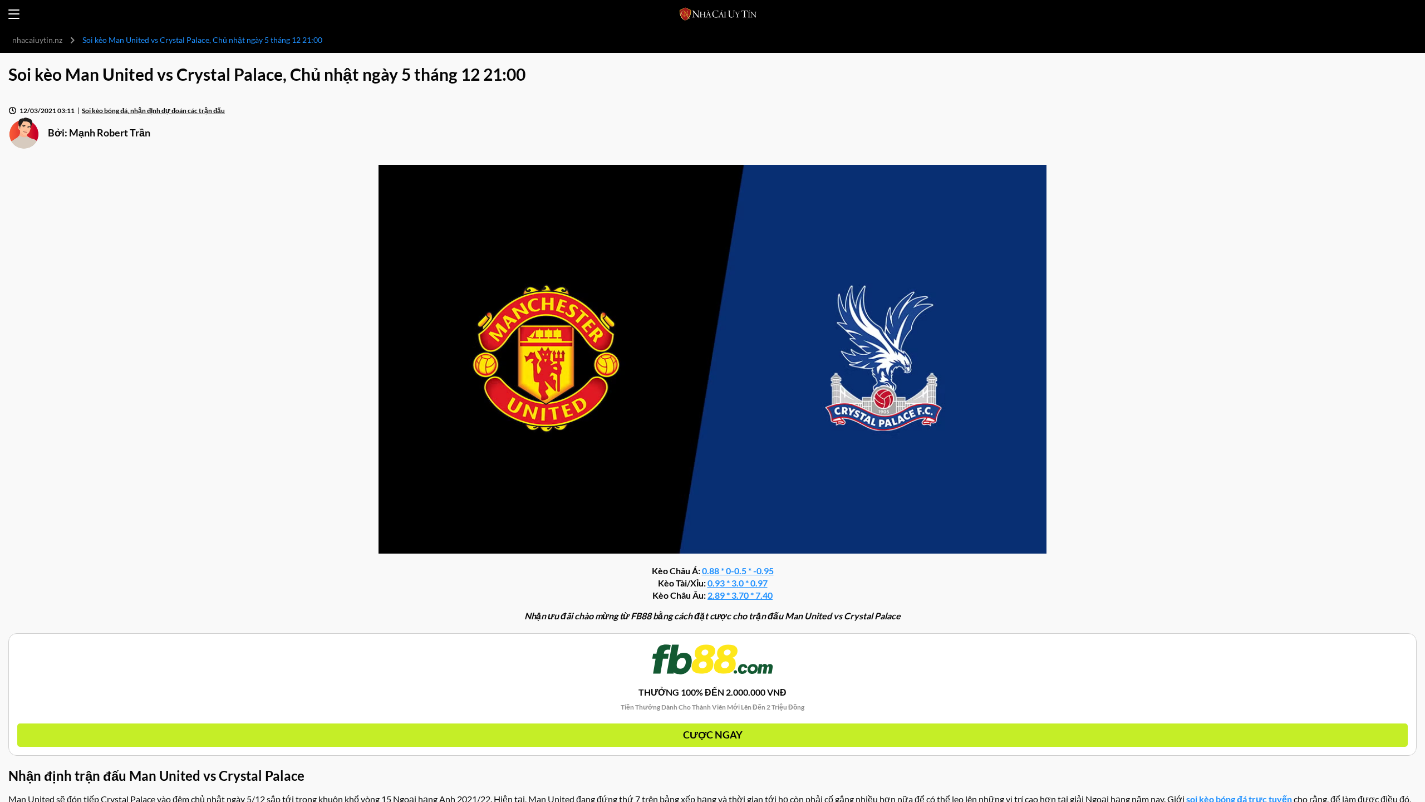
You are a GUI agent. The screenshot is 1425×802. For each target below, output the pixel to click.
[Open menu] (13, 14)
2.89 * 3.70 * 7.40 (740, 595)
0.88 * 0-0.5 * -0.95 (738, 570)
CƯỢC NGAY (713, 734)
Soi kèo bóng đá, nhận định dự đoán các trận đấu (153, 110)
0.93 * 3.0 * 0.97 (737, 583)
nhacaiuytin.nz (37, 40)
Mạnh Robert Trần (109, 132)
